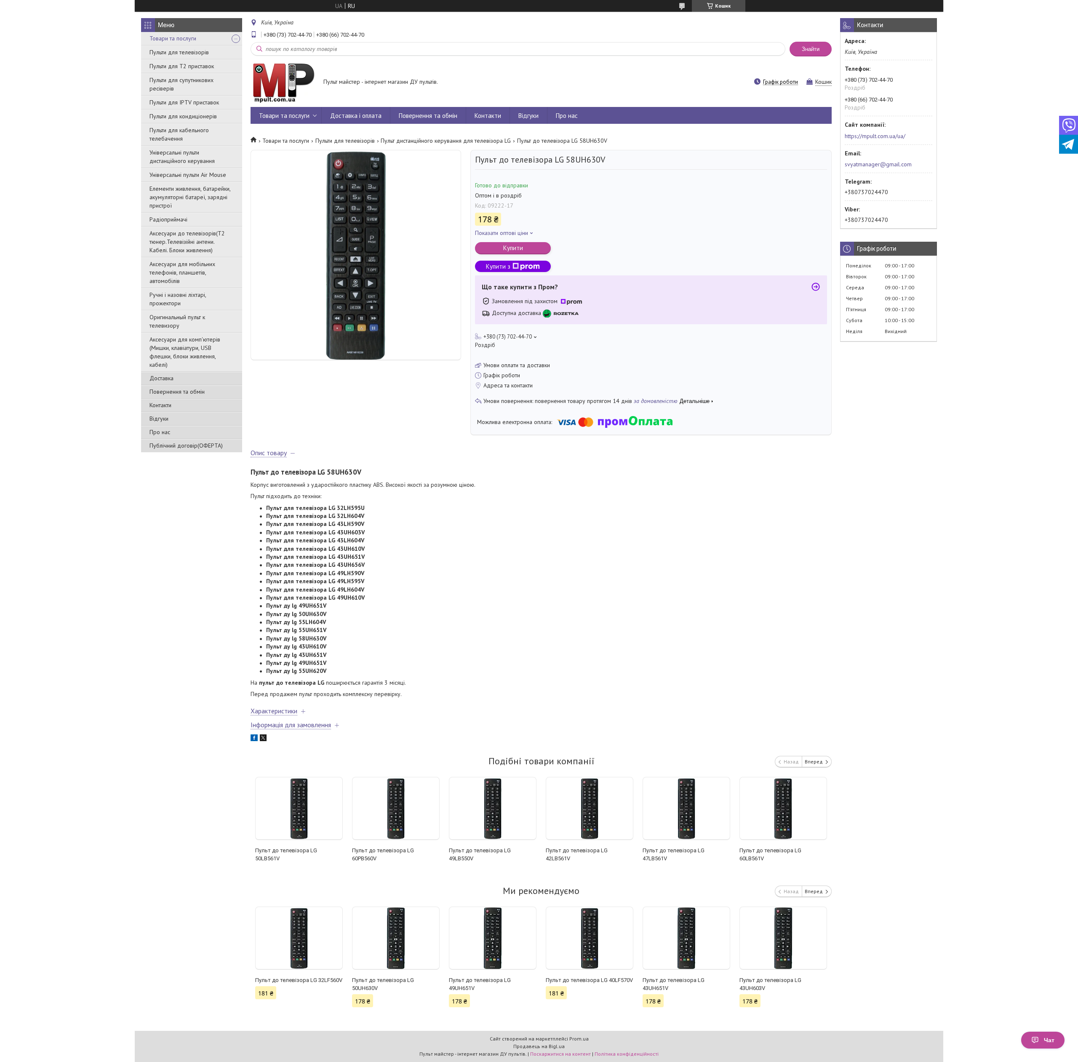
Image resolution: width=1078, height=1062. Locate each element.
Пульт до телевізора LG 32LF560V (298, 980)
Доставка (161, 378)
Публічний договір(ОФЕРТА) (186, 445)
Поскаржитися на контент (560, 1054)
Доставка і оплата (356, 115)
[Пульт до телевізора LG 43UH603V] (783, 938)
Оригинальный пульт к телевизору (177, 321)
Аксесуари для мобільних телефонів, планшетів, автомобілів (182, 272)
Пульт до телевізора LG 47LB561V (673, 854)
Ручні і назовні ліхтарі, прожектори (177, 299)
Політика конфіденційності (627, 1054)
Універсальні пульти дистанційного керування (182, 157)
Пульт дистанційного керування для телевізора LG (446, 140)
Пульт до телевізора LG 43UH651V (673, 984)
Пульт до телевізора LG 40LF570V (589, 980)
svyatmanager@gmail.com (878, 164)
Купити (513, 248)
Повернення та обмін (177, 391)
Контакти (160, 405)
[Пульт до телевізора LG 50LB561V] (298, 808)
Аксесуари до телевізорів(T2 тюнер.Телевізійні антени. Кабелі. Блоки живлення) (187, 241)
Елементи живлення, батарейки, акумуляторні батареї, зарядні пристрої (189, 197)
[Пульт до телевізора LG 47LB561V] (686, 808)
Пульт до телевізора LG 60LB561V (770, 854)
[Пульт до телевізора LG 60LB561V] (783, 808)
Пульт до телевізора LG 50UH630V (383, 984)
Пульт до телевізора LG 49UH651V (480, 984)
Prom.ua (579, 1038)
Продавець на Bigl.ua (539, 1046)
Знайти (810, 49)
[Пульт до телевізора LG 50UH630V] (395, 938)
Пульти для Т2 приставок (181, 66)
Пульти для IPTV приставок (184, 102)
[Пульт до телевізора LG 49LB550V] (492, 808)
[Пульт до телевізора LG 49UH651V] (492, 938)
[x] (263, 739)
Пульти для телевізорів (179, 52)
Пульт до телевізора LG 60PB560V (383, 854)
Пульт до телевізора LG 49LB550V (480, 854)
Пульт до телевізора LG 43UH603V (770, 984)
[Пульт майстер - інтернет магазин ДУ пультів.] (283, 82)
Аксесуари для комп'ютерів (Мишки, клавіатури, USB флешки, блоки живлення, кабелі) (184, 352)
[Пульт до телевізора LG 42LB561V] (589, 808)
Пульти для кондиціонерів (183, 116)
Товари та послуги (172, 38)
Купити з (498, 266)
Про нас (159, 432)
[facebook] (254, 739)
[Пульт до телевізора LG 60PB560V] (395, 808)
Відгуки (158, 418)
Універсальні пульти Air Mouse (187, 175)
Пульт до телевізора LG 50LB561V (286, 854)
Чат (1049, 1040)
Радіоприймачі (168, 219)
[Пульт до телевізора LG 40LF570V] (589, 938)
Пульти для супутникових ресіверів (181, 84)
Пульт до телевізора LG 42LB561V (577, 854)
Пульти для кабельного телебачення (179, 134)
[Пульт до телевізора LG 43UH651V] (686, 938)
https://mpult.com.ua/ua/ (875, 136)
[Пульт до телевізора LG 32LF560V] (298, 938)
